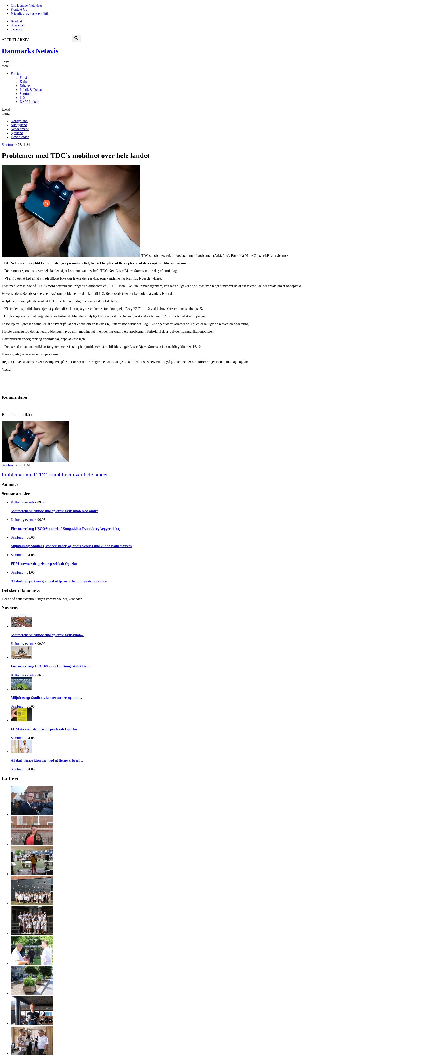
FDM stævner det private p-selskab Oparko (44, 564)
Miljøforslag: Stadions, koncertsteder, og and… (46, 698)
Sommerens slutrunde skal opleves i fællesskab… (47, 635)
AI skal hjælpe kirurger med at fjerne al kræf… (47, 760)
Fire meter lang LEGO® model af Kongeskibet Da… (50, 666)
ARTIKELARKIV (15, 40)
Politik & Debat (31, 90)
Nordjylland (19, 121)
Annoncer (18, 25)
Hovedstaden (20, 137)
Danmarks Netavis (30, 51)
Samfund (26, 94)
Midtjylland (19, 125)
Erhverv (25, 86)
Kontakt (16, 21)
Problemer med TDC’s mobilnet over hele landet (55, 475)
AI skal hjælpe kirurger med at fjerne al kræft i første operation (59, 581)
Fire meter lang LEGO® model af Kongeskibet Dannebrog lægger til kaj (65, 529)
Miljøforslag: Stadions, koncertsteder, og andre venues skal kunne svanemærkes (71, 546)
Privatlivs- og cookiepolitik (30, 13)
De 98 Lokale (29, 102)
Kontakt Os (19, 9)
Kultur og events (22, 502)
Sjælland (17, 133)
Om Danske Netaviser (26, 5)
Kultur (24, 82)
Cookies (16, 29)
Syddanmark (20, 129)
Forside (16, 73)
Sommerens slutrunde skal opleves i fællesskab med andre (54, 511)
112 (22, 98)
